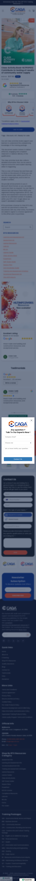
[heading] (18, 431)
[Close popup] (31, 420)
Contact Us (18, 459)
